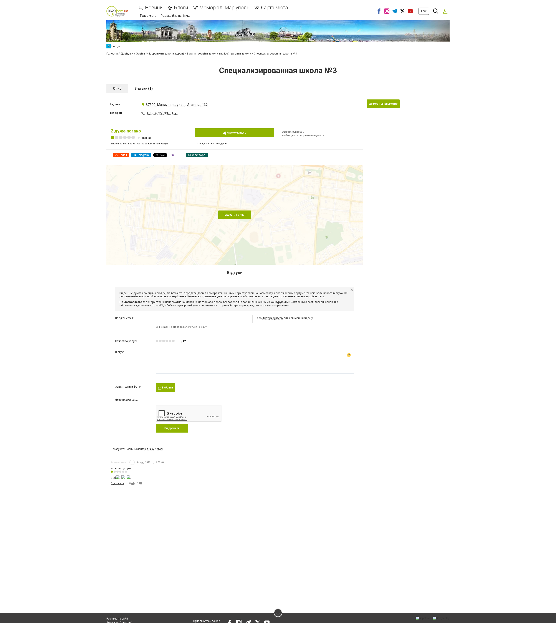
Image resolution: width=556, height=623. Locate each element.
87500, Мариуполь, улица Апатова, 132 (177, 105)
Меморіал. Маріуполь (224, 8)
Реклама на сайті (117, 618)
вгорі (160, 449)
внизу (150, 449)
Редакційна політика (175, 15)
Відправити (172, 428)
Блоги (181, 8)
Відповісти (117, 483)
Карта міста (274, 8)
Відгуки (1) (143, 88)
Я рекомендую (236, 132)
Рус (424, 11)
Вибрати (167, 387)
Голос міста (148, 15)
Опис (117, 88)
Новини (154, 8)
